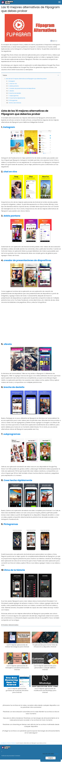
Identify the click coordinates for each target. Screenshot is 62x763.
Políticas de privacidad (8, 755)
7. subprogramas (13, 95)
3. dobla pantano (13, 86)
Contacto (17, 755)
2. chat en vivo (12, 83)
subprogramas (11, 434)
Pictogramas (11, 524)
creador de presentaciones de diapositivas (27, 260)
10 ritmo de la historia (15, 103)
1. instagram (11, 81)
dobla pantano (12, 215)
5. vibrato (11, 91)
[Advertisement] (30, 322)
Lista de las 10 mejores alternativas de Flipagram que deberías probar (26, 79)
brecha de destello (14, 387)
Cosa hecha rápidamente (18, 480)
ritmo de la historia (14, 570)
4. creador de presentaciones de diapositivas (21, 88)
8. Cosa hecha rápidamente (16, 98)
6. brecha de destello (14, 93)
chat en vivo (10, 171)
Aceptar (50, 758)
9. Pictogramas (12, 100)
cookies (56, 754)
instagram (9, 127)
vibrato (8, 344)
